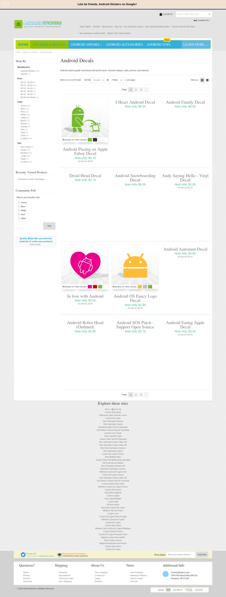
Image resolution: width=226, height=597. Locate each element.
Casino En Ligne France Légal (113, 516)
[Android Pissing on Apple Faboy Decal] (85, 120)
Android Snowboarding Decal (135, 177)
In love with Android (85, 296)
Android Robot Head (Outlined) (85, 324)
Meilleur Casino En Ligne (113, 519)
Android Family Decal (185, 102)
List (207, 80)
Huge (23, 159)
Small (23, 150)
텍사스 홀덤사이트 (113, 409)
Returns (26, 578)
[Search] (209, 14)
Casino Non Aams (113, 412)
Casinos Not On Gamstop (183, 26)
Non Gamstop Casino (133, 26)
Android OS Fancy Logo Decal (135, 298)
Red (22, 112)
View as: (194, 80)
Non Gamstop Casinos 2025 (92, 33)
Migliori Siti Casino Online (119, 33)
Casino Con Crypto (113, 433)
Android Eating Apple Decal (185, 324)
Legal (97, 578)
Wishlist (96, 26)
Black (23, 120)
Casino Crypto (113, 496)
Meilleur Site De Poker (113, 510)
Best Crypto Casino (113, 540)
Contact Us (100, 575)
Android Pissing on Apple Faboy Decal (85, 151)
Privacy (26, 575)
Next (146, 89)
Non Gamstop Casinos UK (113, 466)
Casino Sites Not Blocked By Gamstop (113, 460)
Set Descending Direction (107, 80)
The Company (101, 572)
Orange (24, 126)
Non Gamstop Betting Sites (157, 26)
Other (23, 218)
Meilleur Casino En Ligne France (113, 487)
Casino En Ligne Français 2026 (113, 534)
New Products (137, 572)
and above (28, 97)
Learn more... (36, 244)
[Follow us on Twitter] (37, 554)
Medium (24, 153)
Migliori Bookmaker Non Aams (113, 543)
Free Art (134, 581)
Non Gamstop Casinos (113, 421)
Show (114, 80)
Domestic (63, 572)
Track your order (66, 578)
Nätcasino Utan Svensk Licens (113, 415)
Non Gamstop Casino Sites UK (113, 442)
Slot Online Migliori (113, 493)
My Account (107, 26)
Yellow (24, 118)
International (64, 575)
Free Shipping (65, 581)
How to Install (137, 578)
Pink (23, 129)
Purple (24, 123)
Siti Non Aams (113, 504)
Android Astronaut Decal (185, 249)
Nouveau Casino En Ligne (113, 507)
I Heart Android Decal (135, 102)
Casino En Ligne (113, 418)
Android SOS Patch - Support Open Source (135, 324)
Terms (26, 572)
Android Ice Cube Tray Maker (31, 179)
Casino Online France (113, 531)
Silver (23, 135)
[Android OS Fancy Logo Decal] (135, 267)
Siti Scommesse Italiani (113, 463)
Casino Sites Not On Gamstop (113, 439)
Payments (27, 581)
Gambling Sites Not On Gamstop (113, 427)
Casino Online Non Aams (113, 484)
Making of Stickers (139, 575)
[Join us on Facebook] (18, 554)
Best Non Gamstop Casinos (113, 448)
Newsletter (160, 554)
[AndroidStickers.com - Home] (38, 24)
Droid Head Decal (85, 175)
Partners (98, 581)
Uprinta (24, 74)
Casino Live (113, 513)
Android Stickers (28, 71)
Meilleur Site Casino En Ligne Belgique (113, 528)
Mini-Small (25, 147)
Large (23, 156)
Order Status (85, 26)
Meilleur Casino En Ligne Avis (113, 472)
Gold (23, 132)
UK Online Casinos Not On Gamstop (113, 430)
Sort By (87, 80)
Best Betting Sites (113, 457)
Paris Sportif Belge (113, 499)
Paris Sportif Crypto (113, 436)
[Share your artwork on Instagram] (74, 554)
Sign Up (118, 26)
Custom (24, 138)
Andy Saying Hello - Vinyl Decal (185, 177)
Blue (23, 109)
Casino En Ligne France (113, 454)
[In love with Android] (85, 267)
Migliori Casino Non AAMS (113, 537)
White (23, 115)
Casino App (113, 502)
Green (23, 106)
